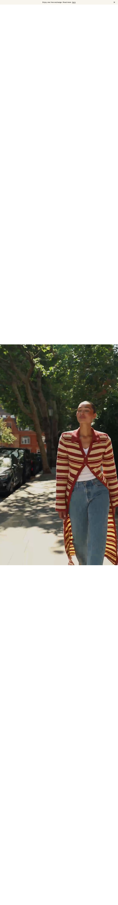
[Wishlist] (99, 9)
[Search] (93, 8)
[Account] (105, 8)
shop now (8, 900)
